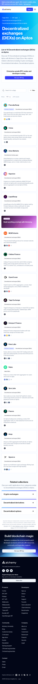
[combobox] (8, 96)
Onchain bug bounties (8, 651)
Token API (5, 610)
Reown (12, 527)
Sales (3, 662)
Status (23, 594)
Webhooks (5, 602)
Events (4, 640)
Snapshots (24, 613)
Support (23, 599)
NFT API (4, 599)
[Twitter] (3, 570)
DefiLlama (26, 526)
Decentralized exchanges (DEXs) (11, 20)
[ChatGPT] (16, 675)
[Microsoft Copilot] (24, 675)
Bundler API (5, 613)
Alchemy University (7, 626)
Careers (23, 629)
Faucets (23, 602)
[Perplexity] (22, 675)
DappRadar (31, 526)
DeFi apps (15, 18)
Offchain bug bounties (8, 648)
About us (24, 626)
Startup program (7, 646)
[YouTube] (11, 570)
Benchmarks (25, 610)
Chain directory (25, 607)
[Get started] (19, 3)
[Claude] (27, 675)
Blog (3, 629)
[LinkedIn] (7, 570)
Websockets (6, 605)
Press (3, 664)
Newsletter (5, 643)
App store (5, 637)
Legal (23, 643)
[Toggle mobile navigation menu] (35, 9)
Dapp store (5, 18)
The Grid (6, 526)
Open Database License (18, 526)
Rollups (4, 596)
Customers (24, 632)
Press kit (24, 637)
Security (23, 640)
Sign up (23, 591)
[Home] (6, 9)
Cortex (4, 591)
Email (3, 667)
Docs (23, 596)
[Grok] (30, 675)
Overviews (5, 634)
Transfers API (6, 607)
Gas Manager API (7, 616)
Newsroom (24, 634)
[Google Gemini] (19, 675)
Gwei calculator (26, 605)
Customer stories (7, 632)
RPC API (4, 594)
